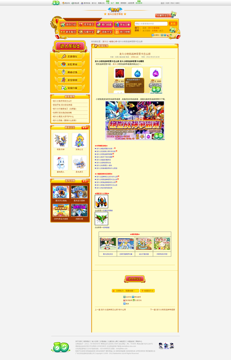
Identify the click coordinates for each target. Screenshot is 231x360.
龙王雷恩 (146, 31)
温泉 (144, 28)
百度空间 (138, 300)
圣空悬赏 (70, 79)
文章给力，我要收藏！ (125, 291)
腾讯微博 (137, 297)
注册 (167, 3)
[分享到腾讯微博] (164, 35)
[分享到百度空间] (170, 35)
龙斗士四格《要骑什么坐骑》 (65, 120)
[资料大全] (104, 32)
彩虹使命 (70, 63)
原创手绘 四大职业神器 (62, 105)
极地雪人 (60, 172)
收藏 (177, 3)
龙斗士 (70, 46)
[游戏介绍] (68, 24)
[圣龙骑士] (86, 24)
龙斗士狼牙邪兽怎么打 (62, 101)
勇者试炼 (70, 71)
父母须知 (103, 341)
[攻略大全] (86, 32)
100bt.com (134, 57)
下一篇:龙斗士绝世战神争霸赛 (162, 310)
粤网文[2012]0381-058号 (110, 344)
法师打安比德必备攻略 (62, 113)
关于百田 (78, 341)
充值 (172, 3)
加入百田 (95, 341)
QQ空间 (128, 297)
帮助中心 (139, 341)
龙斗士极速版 (153, 28)
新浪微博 (129, 300)
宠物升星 (70, 87)
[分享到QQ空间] (161, 35)
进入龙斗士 (135, 279)
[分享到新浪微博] (167, 35)
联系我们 (87, 341)
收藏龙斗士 (149, 291)
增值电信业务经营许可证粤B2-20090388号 (90, 346)
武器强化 (70, 56)
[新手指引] (68, 32)
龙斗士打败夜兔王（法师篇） (65, 109)
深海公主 (79, 149)
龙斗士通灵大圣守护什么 (63, 116)
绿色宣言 (122, 341)
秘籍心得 (113, 41)
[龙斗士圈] (122, 24)
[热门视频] (122, 32)
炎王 (161, 31)
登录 (162, 3)
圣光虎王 (79, 172)
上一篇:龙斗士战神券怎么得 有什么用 (110, 310)
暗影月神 (60, 149)
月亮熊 (154, 31)
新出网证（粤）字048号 (127, 344)
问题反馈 (131, 341)
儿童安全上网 (113, 341)
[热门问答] (104, 24)
